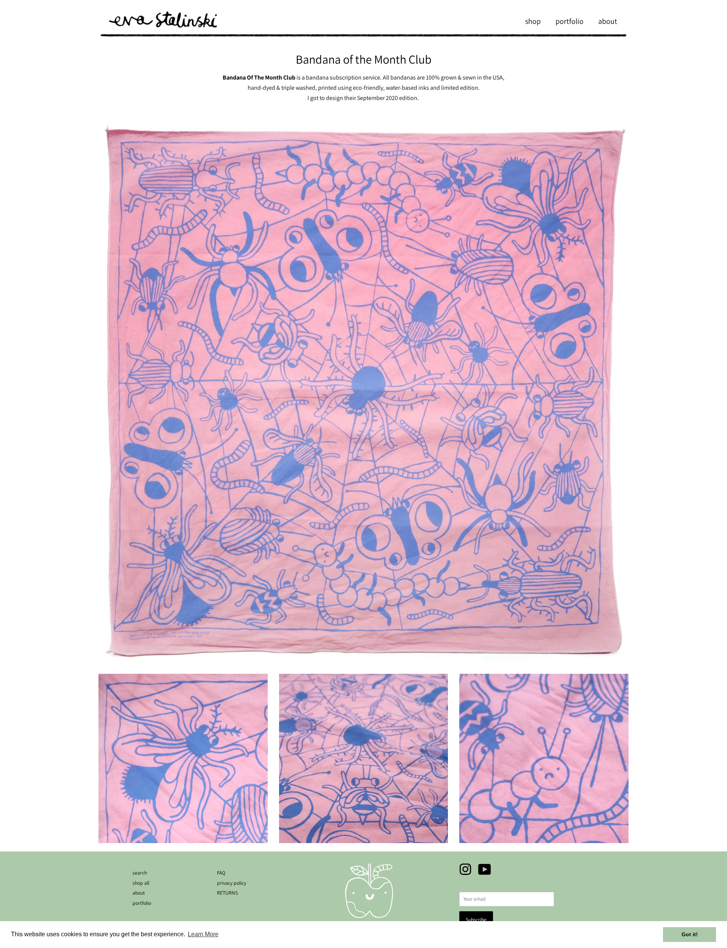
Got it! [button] (690, 934)
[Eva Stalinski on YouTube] (484, 872)
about (607, 21)
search (140, 872)
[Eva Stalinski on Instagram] (465, 872)
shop (533, 21)
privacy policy (231, 882)
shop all (141, 882)
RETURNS (227, 892)
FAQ (221, 872)
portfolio (569, 21)
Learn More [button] (203, 934)
